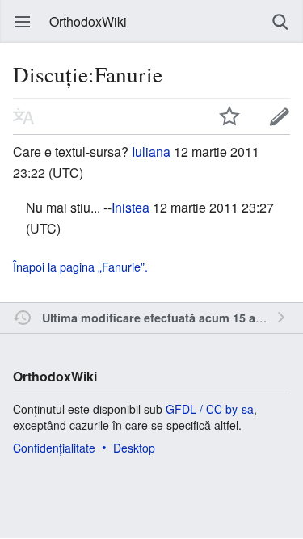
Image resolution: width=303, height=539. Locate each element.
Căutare (280, 22)
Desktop (134, 448)
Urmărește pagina (229, 116)
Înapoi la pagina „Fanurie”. (80, 266)
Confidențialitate (54, 448)
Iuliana (151, 151)
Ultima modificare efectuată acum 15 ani (154, 318)
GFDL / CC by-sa (210, 409)
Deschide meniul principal (22, 22)
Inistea (130, 207)
